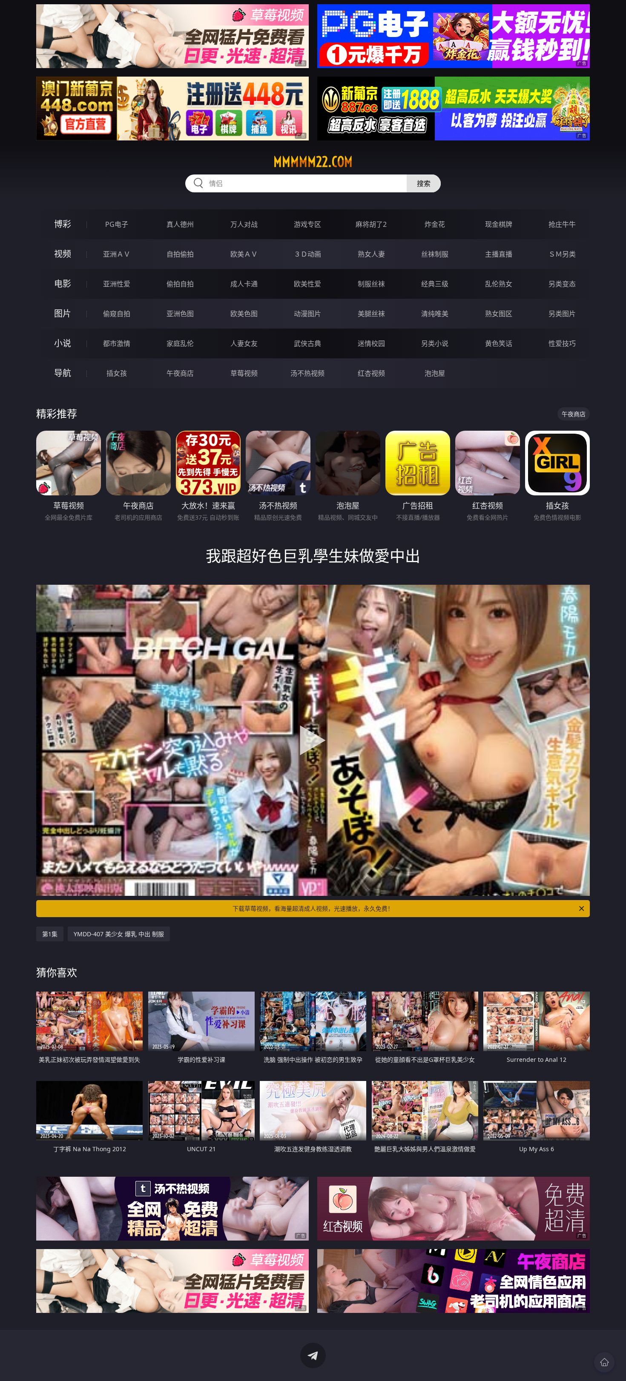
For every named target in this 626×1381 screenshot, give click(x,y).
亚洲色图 (180, 313)
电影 (62, 283)
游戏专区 (307, 224)
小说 (62, 343)
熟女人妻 (371, 254)
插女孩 (116, 373)
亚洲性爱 (116, 284)
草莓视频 (244, 373)
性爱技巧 (562, 343)
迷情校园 (371, 343)
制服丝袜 (371, 284)
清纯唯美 (434, 313)
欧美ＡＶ (244, 254)
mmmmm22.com (313, 161)
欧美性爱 (307, 284)
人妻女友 (244, 343)
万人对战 (244, 224)
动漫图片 (307, 313)
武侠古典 (307, 343)
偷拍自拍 (180, 284)
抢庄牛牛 (562, 224)
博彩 (62, 224)
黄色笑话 (498, 343)
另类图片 (562, 313)
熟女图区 (498, 313)
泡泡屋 (435, 373)
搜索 (424, 183)
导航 (62, 373)
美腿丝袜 (371, 313)
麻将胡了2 (371, 224)
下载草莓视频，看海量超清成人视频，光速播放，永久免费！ (313, 908)
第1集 (49, 934)
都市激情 (116, 343)
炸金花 (435, 224)
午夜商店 (180, 373)
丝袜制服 (434, 254)
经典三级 (434, 284)
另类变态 (562, 284)
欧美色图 (244, 313)
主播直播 (498, 254)
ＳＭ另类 (562, 254)
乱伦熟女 (498, 284)
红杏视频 (371, 373)
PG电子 (116, 224)
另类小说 (434, 343)
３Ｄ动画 (307, 254)
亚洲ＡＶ (116, 254)
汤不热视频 (307, 373)
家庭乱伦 (180, 343)
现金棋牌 (498, 224)
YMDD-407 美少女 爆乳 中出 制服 (119, 934)
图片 (62, 313)
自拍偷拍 (180, 254)
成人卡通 (244, 284)
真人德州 (180, 224)
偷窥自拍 (116, 313)
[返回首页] (604, 1362)
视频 (62, 254)
